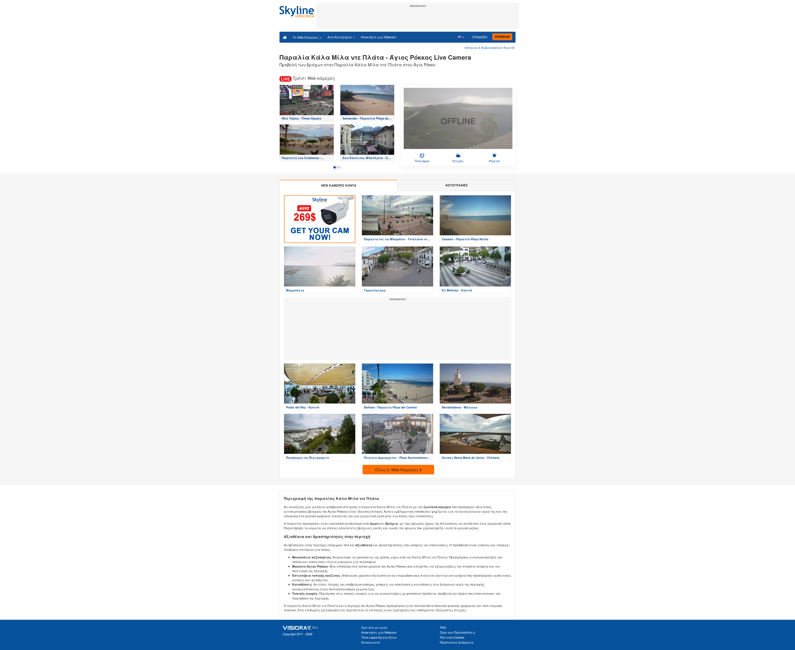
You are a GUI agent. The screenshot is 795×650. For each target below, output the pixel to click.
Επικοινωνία (370, 642)
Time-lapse (421, 161)
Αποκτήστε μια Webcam (378, 37)
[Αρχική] (285, 37)
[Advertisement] (417, 18)
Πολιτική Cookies (452, 637)
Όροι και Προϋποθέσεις (457, 632)
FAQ (443, 627)
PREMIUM (502, 36)
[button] (460, 37)
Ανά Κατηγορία (340, 37)
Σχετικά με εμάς (374, 627)
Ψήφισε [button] (494, 161)
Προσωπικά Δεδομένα (457, 642)
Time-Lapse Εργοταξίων (379, 637)
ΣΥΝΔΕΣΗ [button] (479, 37)
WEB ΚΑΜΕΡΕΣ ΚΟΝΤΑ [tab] (338, 185)
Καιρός (458, 161)
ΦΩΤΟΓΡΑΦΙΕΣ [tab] (456, 185)
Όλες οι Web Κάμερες (397, 469)
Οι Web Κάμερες (306, 37)
